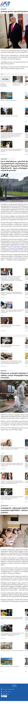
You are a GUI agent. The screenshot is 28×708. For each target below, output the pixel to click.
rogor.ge (2, 501)
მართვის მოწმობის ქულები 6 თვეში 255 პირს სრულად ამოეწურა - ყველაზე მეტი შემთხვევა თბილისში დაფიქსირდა (12, 311)
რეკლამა (14, 686)
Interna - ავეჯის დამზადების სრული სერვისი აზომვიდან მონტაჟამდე (10, 346)
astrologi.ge (3, 638)
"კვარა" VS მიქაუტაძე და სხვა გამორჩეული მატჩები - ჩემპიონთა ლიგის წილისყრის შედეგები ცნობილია (12, 618)
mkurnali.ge (3, 453)
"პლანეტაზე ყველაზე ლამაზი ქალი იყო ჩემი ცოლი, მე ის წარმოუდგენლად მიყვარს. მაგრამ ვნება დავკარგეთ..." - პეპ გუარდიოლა (12, 634)
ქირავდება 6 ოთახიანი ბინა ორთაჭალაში (10, 666)
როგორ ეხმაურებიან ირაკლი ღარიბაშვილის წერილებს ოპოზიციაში (10, 326)
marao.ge (2, 486)
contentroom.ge (4, 350)
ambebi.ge (3, 297)
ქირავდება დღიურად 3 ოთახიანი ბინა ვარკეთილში (12, 650)
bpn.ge (2, 315)
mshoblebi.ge (3, 468)
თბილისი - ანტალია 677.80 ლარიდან (9, 100)
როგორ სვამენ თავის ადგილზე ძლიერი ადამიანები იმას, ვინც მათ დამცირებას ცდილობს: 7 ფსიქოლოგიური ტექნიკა (12, 497)
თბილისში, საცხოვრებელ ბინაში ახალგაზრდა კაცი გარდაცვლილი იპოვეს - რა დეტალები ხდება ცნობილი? (12, 150)
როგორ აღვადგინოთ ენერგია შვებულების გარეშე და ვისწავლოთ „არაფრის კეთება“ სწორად (12, 448)
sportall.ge (2, 622)
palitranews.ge (3, 330)
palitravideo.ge (3, 138)
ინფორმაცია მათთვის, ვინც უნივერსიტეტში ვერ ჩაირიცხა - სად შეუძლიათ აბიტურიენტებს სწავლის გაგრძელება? (12, 293)
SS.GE (2, 74)
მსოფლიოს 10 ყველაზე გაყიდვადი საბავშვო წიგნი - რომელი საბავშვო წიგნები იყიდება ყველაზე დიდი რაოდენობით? (12, 464)
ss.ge (2, 655)
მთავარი (14, 685)
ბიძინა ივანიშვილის (15, 211)
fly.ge (2, 105)
